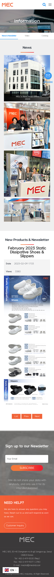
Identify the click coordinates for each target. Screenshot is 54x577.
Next (37, 416)
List (16, 416)
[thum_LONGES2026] (27, 151)
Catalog (45, 36)
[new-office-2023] (27, 56)
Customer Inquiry (15, 525)
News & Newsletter (9, 36)
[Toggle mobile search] (44, 4)
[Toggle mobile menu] (50, 4)
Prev (26, 416)
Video (27, 36)
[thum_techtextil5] (27, 199)
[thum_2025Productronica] (27, 103)
